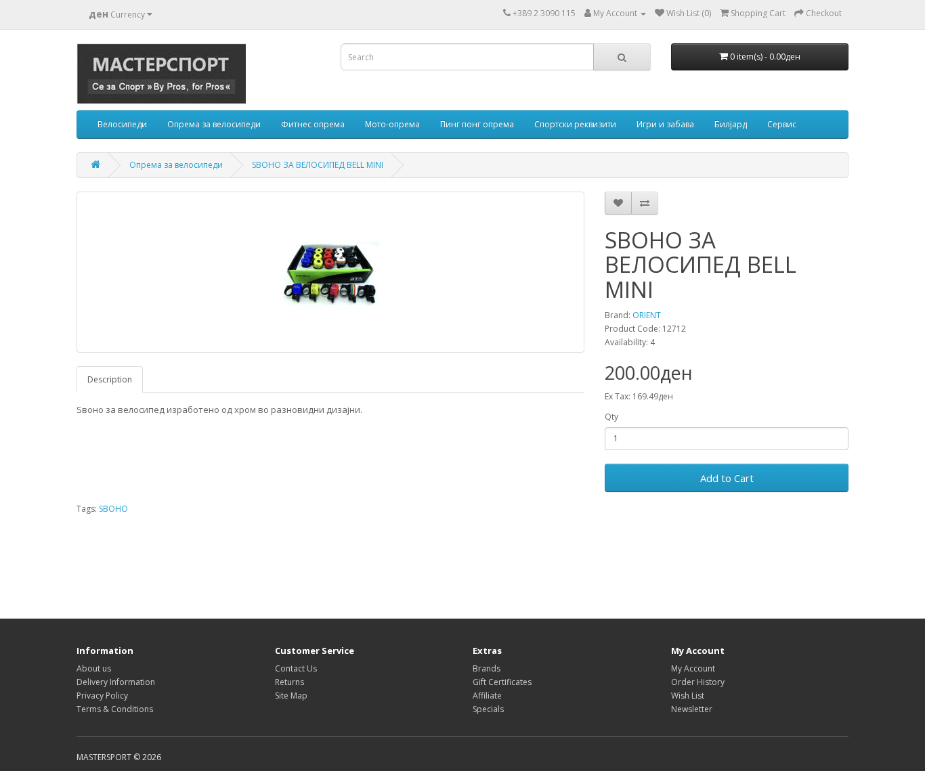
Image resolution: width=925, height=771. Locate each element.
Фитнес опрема (313, 124)
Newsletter (691, 709)
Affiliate (487, 695)
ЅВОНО (113, 508)
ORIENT (646, 315)
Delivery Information (116, 682)
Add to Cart (727, 478)
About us (94, 668)
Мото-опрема (392, 124)
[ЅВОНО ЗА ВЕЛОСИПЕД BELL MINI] (330, 272)
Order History (698, 682)
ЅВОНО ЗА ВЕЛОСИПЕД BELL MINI (317, 165)
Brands (486, 668)
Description (109, 379)
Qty (611, 416)
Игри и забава (665, 124)
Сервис (781, 124)
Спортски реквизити (575, 124)
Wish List (687, 695)
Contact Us (296, 668)
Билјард (730, 124)
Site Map (291, 695)
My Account (693, 668)
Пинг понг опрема (477, 124)
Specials (488, 709)
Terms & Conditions (115, 709)
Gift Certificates (502, 682)
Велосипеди (122, 124)
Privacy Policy (102, 695)
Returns (289, 682)
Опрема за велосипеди (214, 124)
